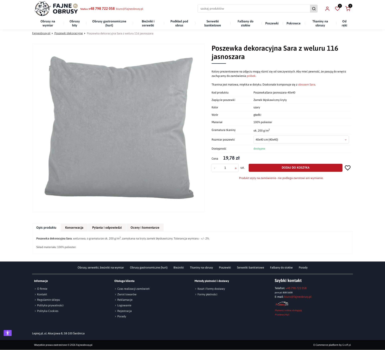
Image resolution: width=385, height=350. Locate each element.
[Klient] (327, 8)
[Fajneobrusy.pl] (56, 8)
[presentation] (46, 227)
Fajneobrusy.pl (41, 33)
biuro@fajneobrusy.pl (129, 8)
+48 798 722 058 (101, 8)
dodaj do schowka (347, 167)
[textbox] (301, 139)
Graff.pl (346, 344)
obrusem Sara (306, 84)
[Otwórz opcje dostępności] (8, 333)
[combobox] (301, 140)
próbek (251, 75)
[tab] (46, 227)
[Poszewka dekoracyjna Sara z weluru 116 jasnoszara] (118, 128)
